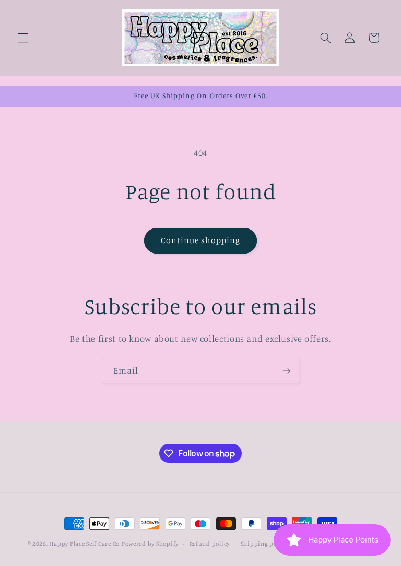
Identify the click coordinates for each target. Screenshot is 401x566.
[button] (23, 38)
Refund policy (210, 543)
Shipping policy (264, 543)
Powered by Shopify (150, 543)
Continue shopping (201, 240)
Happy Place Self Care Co (84, 543)
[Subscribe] (287, 370)
